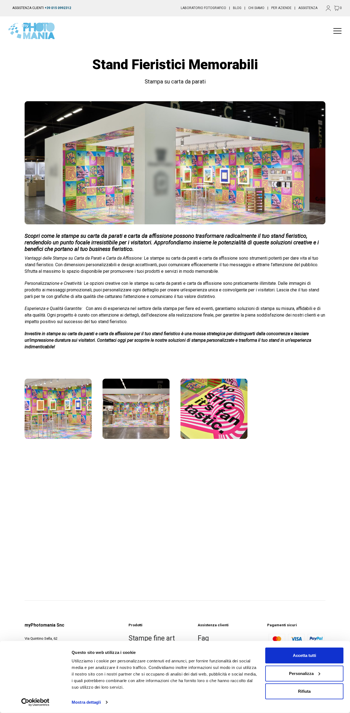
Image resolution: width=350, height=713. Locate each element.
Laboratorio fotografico (203, 8)
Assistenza (307, 8)
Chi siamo (256, 8)
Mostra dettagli (86, 702)
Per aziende (281, 8)
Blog (237, 8)
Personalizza (301, 673)
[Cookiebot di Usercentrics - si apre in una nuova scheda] (35, 702)
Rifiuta (304, 691)
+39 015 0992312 (58, 8)
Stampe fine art (152, 638)
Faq (203, 638)
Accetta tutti (304, 655)
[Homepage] (34, 31)
